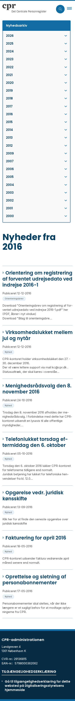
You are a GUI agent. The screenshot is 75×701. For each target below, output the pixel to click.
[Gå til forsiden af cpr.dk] (27, 9)
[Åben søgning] (60, 9)
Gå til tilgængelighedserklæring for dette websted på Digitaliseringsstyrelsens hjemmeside (37, 685)
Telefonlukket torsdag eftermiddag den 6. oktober (35, 442)
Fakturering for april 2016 (35, 538)
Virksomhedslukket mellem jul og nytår (37, 335)
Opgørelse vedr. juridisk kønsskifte (32, 496)
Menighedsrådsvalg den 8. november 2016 (36, 389)
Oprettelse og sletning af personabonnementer (34, 580)
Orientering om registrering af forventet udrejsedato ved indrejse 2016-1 (37, 279)
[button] (71, 9)
